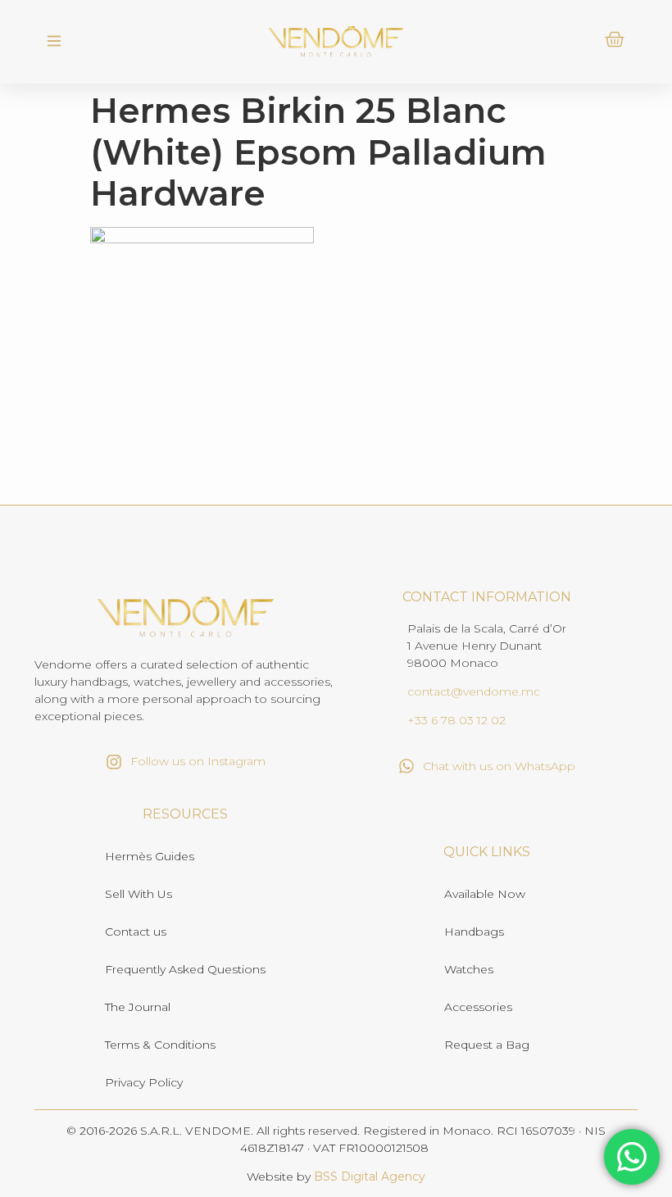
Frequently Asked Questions (185, 969)
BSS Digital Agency (369, 1176)
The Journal (137, 1007)
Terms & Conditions (160, 1044)
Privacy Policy (144, 1082)
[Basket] (614, 39)
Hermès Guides (149, 856)
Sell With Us (138, 893)
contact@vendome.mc (473, 691)
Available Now (484, 893)
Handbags (474, 931)
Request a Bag (486, 1044)
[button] (53, 42)
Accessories (478, 1007)
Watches (468, 969)
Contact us (135, 931)
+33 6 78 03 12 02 (456, 720)
